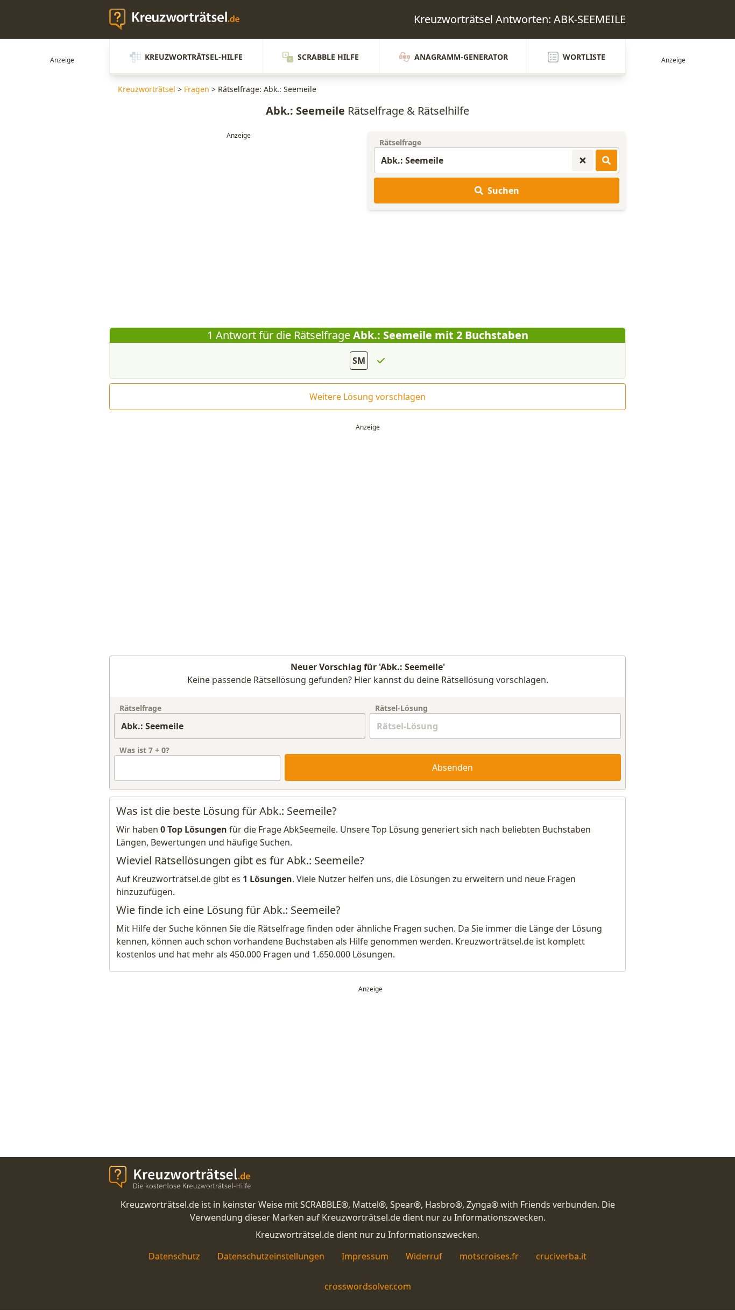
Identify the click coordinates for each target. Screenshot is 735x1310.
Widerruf (424, 1256)
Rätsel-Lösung (401, 708)
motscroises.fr (489, 1256)
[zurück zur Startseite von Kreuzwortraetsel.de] (179, 19)
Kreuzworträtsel (146, 89)
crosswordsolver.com (367, 1286)
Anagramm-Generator (461, 57)
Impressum (365, 1256)
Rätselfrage (400, 142)
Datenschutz (174, 1256)
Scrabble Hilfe (328, 57)
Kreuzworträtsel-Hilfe (194, 57)
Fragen (196, 89)
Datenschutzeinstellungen (270, 1256)
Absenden (452, 767)
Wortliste (584, 57)
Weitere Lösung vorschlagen (367, 397)
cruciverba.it (561, 1256)
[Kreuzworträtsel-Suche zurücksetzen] (582, 160)
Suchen (503, 190)
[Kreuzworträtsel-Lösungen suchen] (606, 160)
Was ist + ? (144, 750)
